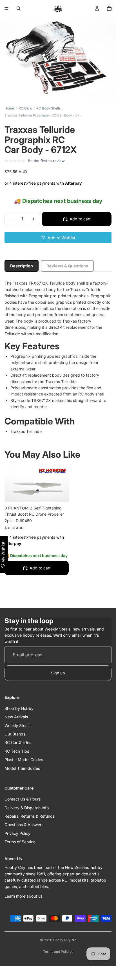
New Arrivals (16, 716)
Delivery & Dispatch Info (27, 807)
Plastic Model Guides (24, 759)
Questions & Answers (24, 824)
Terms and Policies (58, 951)
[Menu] (6, 8)
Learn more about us (24, 896)
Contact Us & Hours (23, 799)
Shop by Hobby (19, 708)
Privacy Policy (17, 833)
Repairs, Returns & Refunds (30, 816)
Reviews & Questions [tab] (67, 265)
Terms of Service (20, 841)
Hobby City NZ (64, 940)
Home (9, 108)
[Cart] (109, 8)
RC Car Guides (18, 742)
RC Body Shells (48, 108)
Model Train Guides (22, 768)
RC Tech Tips (17, 751)
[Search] (18, 8)
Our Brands (15, 734)
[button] (58, 237)
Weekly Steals (17, 725)
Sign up (58, 672)
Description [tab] (21, 265)
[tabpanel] (58, 357)
